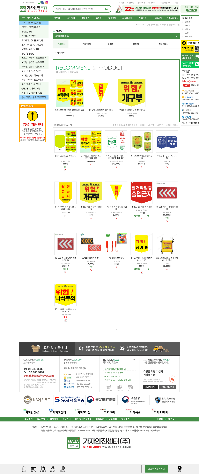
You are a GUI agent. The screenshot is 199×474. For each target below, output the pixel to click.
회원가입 (130, 2)
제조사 (175, 125)
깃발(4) (110, 44)
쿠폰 (176, 2)
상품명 (168, 125)
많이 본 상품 (132, 125)
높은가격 (160, 125)
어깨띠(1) (61, 53)
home (138, 25)
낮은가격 (150, 125)
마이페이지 (152, 2)
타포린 (177, 25)
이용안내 (66, 419)
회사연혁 (41, 419)
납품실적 (113, 419)
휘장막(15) (86, 44)
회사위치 (54, 419)
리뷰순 (113, 125)
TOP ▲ (171, 419)
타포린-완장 (167, 25)
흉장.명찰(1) (163, 44)
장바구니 (141, 2)
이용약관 (100, 419)
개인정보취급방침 (83, 419)
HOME (160, 419)
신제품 (142, 125)
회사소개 (28, 419)
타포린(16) (62, 44)
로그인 (121, 2)
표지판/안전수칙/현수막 (152, 25)
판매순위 (122, 125)
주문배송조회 (165, 2)
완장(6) (136, 44)
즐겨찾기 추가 (28, 2)
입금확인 (125, 419)
